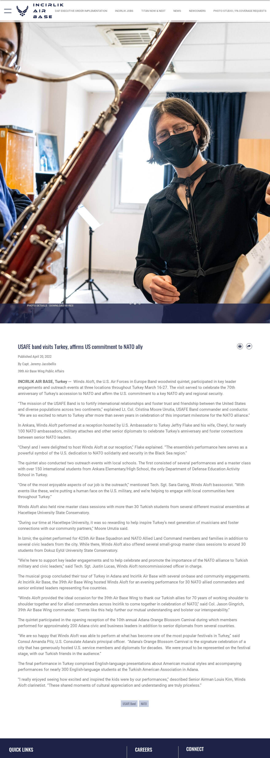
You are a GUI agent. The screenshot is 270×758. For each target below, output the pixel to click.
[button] (7, 11)
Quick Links (21, 749)
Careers (143, 749)
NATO (144, 703)
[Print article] (240, 346)
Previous (13, 171)
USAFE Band (129, 703)
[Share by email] (249, 346)
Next (256, 171)
